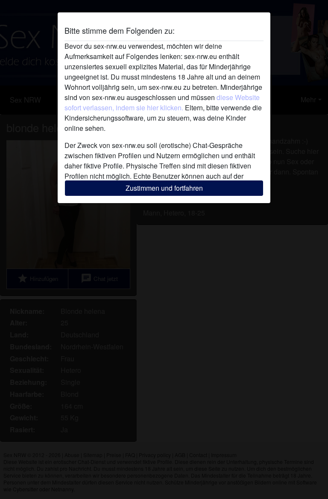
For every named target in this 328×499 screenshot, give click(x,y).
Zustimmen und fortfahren (164, 188)
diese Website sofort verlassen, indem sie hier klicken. (162, 102)
